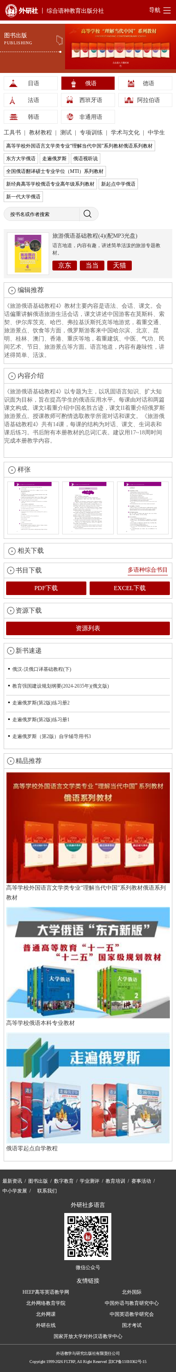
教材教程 (41, 132)
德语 (148, 83)
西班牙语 (90, 100)
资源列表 (88, 628)
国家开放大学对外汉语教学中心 (88, 1336)
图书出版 (38, 1181)
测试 (66, 132)
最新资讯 (12, 1181)
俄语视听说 (85, 158)
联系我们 (47, 1191)
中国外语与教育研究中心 (132, 1303)
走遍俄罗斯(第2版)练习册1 (41, 719)
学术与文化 (126, 132)
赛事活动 (141, 1181)
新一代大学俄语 (23, 197)
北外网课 (46, 1314)
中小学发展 (14, 1191)
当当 (92, 265)
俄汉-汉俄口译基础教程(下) (41, 669)
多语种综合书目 (148, 570)
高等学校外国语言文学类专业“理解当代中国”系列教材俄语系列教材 (79, 146)
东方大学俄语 (21, 158)
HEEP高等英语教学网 (46, 1292)
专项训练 (92, 132)
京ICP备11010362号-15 (127, 1361)
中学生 (156, 132)
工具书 (13, 132)
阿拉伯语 (148, 100)
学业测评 (89, 1181)
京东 (64, 265)
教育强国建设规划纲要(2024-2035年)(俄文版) (60, 686)
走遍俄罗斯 (54, 158)
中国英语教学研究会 (132, 1314)
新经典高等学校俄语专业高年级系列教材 (50, 184)
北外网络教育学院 (45, 1303)
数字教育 (64, 1181)
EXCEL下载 (130, 588)
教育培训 (115, 1181)
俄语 (91, 83)
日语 (33, 83)
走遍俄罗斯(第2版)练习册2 (41, 703)
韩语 (33, 117)
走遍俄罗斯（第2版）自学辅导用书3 (51, 736)
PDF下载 (46, 588)
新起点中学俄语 (118, 184)
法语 (33, 100)
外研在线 (46, 1325)
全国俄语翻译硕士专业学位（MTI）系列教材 (55, 171)
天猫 (119, 265)
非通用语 (90, 117)
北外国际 (132, 1292)
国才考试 (132, 1325)
